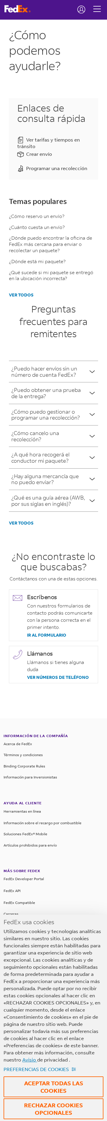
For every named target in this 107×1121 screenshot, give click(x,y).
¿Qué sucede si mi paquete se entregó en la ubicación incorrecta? (51, 275)
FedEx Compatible (19, 902)
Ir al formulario (46, 635)
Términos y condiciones (23, 755)
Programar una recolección (56, 168)
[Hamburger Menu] (97, 4)
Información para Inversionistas (30, 777)
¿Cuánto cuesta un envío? (37, 227)
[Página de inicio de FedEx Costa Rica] (19, 9)
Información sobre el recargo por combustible (42, 823)
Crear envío (39, 154)
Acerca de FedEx (18, 744)
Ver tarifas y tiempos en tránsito (48, 143)
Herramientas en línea (22, 811)
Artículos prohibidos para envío (30, 845)
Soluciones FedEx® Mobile (25, 834)
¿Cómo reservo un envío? (36, 216)
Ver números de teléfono (58, 677)
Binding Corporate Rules (24, 766)
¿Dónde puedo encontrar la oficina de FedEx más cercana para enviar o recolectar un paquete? (50, 244)
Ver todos (21, 295)
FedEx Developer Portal (24, 879)
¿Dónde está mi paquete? (37, 261)
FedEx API (12, 890)
